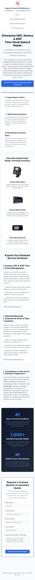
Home (17, 14)
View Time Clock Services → (12, 307)
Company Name (9, 510)
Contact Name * (9, 502)
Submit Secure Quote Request (17, 551)
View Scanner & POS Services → (13, 359)
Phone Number (9, 527)
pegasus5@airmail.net (23, 10)
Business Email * (10, 518)
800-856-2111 (9, 10)
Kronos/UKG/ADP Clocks (17, 19)
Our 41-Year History (17, 28)
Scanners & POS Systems (17, 23)
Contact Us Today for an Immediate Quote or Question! (17, 84)
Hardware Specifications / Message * (16, 535)
